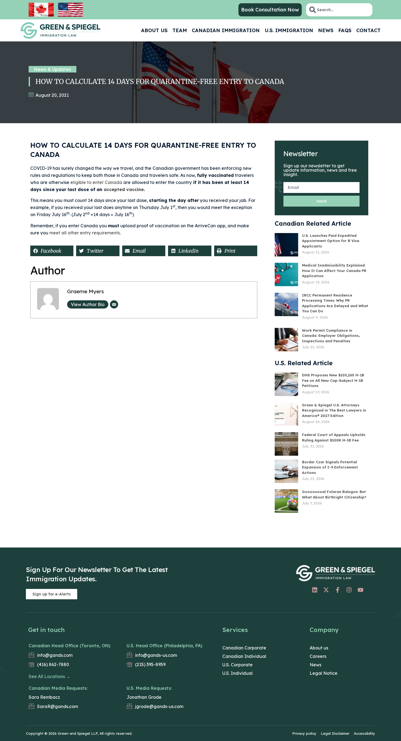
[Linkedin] (314, 589)
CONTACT (368, 30)
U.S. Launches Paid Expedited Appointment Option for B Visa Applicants (330, 240)
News (325, 30)
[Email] (114, 304)
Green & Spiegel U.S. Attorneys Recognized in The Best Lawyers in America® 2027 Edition (334, 410)
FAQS (344, 30)
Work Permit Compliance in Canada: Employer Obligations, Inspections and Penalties (331, 335)
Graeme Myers (85, 291)
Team (179, 30)
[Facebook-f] (337, 589)
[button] (51, 251)
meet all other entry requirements (84, 232)
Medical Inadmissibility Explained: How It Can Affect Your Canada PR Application (334, 270)
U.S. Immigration (289, 30)
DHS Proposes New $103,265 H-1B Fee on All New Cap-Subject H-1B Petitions (333, 380)
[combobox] (339, 9)
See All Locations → (49, 676)
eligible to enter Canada (96, 182)
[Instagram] (349, 589)
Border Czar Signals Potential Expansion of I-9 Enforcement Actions (330, 467)
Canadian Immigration (226, 30)
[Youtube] (360, 589)
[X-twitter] (326, 589)
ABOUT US (154, 30)
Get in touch (46, 630)
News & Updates (52, 69)
